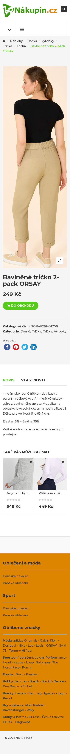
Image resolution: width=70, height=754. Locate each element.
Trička (7, 46)
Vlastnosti (33, 380)
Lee (30, 645)
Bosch (34, 681)
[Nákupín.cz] (30, 10)
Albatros (19, 717)
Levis (40, 645)
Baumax (20, 681)
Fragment (22, 722)
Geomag (35, 693)
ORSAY (51, 645)
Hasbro (20, 693)
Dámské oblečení (16, 576)
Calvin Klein (48, 640)
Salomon (43, 662)
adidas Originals (25, 640)
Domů (32, 41)
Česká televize (53, 717)
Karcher (32, 674)
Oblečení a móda (22, 563)
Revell (7, 698)
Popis (8, 380)
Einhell (27, 686)
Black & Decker (52, 681)
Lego (62, 693)
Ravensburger (13, 710)
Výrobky (47, 41)
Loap (30, 662)
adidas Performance (50, 657)
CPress (34, 717)
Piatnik (38, 705)
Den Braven (11, 686)
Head (7, 662)
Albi (28, 705)
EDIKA (8, 722)
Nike (21, 645)
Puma (26, 667)
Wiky (30, 710)
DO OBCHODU (22, 305)
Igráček (49, 693)
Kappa (18, 662)
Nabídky (16, 41)
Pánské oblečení (15, 583)
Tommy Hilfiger (20, 650)
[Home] (4, 41)
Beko (19, 674)
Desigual (9, 645)
